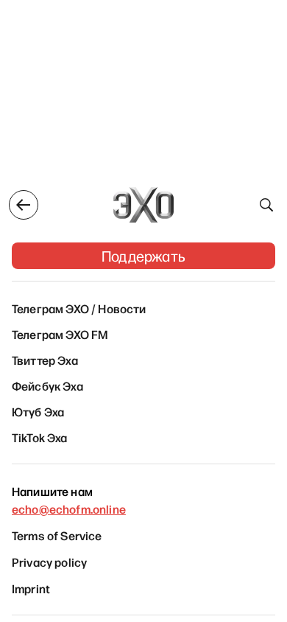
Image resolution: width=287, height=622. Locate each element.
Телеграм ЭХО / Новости (79, 308)
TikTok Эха (40, 437)
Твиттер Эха (45, 360)
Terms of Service (57, 535)
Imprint (31, 588)
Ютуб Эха (38, 411)
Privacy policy (49, 561)
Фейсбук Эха (47, 385)
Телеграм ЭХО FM (60, 334)
